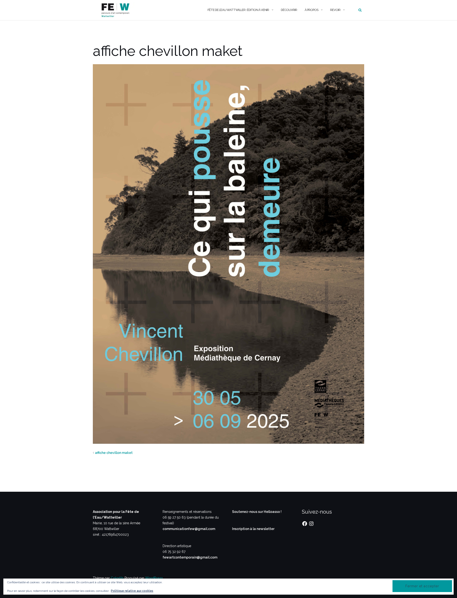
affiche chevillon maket (114, 453)
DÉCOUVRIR (289, 10)
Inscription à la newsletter (253, 529)
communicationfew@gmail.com (189, 529)
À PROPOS (311, 10)
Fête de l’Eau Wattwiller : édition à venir (238, 10)
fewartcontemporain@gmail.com (190, 557)
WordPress (154, 578)
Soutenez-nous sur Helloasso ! (257, 512)
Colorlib (117, 578)
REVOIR (335, 10)
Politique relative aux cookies (132, 591)
